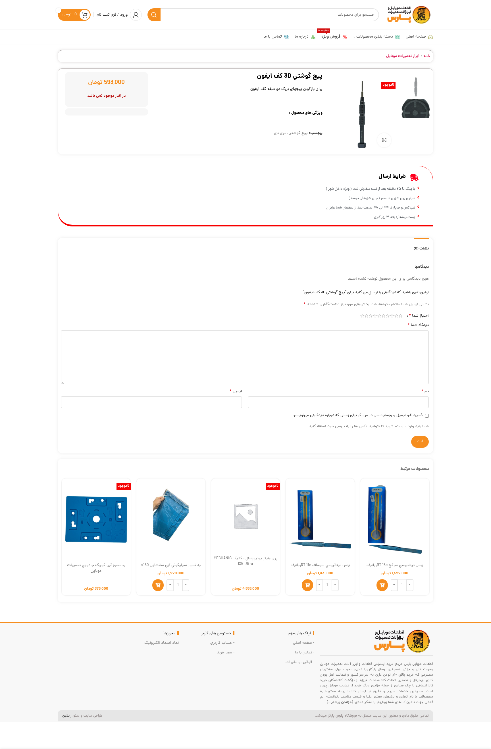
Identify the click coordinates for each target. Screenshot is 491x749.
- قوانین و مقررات (300, 662)
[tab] (421, 246)
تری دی (280, 133)
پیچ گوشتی (298, 133)
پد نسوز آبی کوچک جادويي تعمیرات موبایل (96, 568)
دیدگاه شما (418, 325)
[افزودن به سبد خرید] (382, 585)
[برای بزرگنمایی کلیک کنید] (384, 140)
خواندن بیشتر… (340, 702)
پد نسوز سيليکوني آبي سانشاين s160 (171, 565)
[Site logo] (409, 15)
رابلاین (66, 715)
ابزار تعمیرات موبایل (402, 56)
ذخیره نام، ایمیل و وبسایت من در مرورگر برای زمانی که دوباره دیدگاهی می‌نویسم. (358, 415)
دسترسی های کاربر (216, 633)
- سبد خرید (225, 653)
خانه (426, 56)
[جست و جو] (154, 14)
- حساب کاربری (222, 643)
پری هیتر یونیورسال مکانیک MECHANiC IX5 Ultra (246, 561)
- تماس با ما (304, 653)
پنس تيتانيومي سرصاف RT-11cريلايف (320, 565)
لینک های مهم (299, 633)
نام (425, 392)
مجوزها (169, 633)
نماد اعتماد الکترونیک (161, 643)
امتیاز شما (419, 315)
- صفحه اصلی (303, 643)
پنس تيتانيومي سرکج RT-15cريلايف (395, 565)
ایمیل (235, 392)
